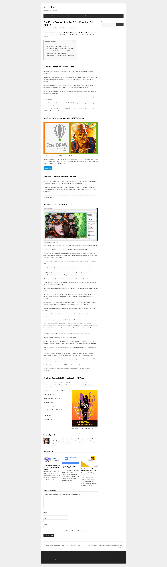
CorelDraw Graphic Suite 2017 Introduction (56, 46)
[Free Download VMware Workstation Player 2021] (89, 460)
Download (48, 168)
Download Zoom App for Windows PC (69, 467)
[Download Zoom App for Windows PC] (70, 459)
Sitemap (121, 559)
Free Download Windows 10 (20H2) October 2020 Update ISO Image (105, 546)
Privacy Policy (100, 559)
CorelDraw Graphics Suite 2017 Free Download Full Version (60, 55)
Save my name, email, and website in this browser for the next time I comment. (66, 531)
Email (45, 518)
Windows (54, 16)
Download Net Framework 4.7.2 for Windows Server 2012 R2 (51, 467)
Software (76, 16)
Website (45, 524)
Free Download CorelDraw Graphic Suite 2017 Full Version (60, 48)
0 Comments (74, 27)
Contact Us (114, 559)
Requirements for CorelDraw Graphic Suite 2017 (57, 50)
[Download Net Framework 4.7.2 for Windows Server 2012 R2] (51, 459)
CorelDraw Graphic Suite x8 (70, 97)
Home (46, 16)
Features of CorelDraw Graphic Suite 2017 (56, 53)
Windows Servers (65, 16)
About (94, 559)
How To (84, 16)
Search (103, 22)
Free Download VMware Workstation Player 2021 (88, 469)
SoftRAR (48, 7)
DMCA (108, 559)
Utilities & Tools (63, 27)
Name (45, 512)
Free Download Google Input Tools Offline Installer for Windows (62, 545)
